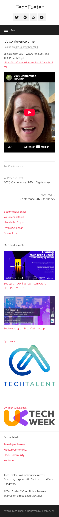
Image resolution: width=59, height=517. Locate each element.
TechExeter (29, 6)
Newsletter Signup (14, 222)
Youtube (9, 460)
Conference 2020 (17, 166)
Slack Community (14, 455)
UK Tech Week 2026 (15, 407)
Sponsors (9, 341)
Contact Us (10, 233)
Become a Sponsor (15, 211)
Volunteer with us (14, 217)
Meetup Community (15, 449)
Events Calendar (13, 227)
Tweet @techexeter (15, 444)
